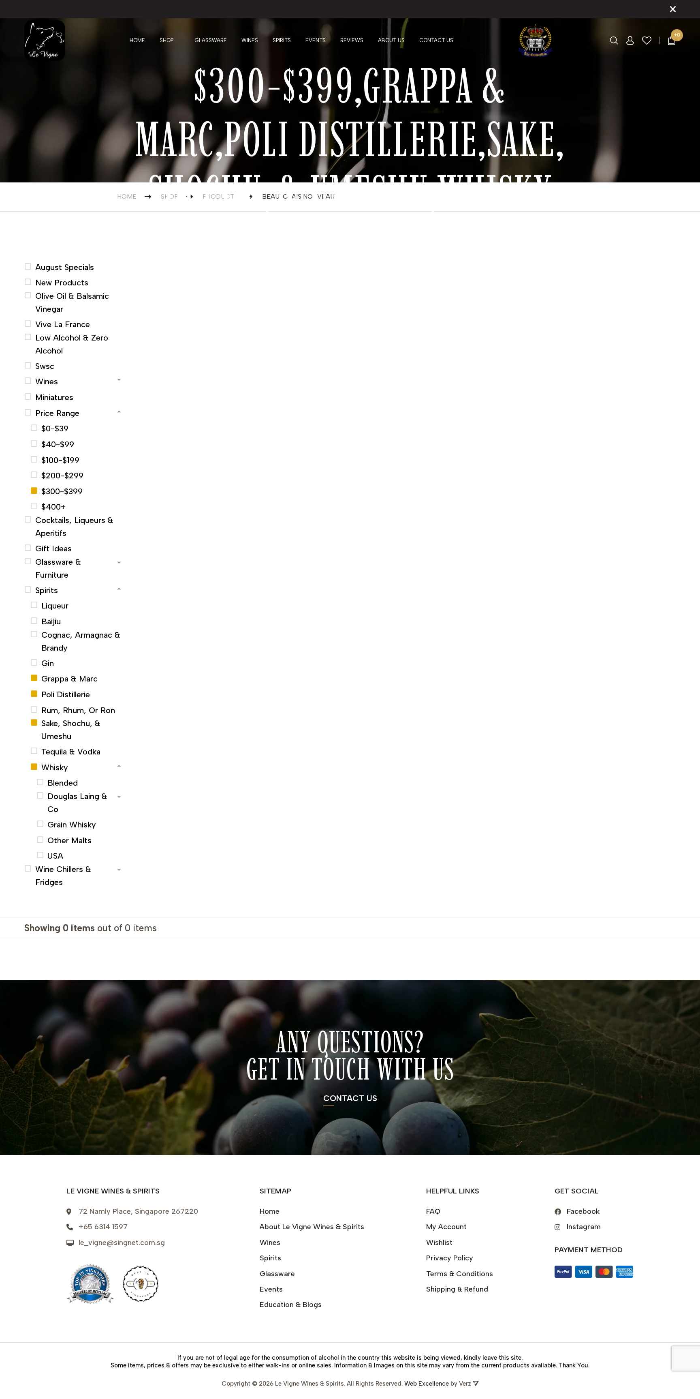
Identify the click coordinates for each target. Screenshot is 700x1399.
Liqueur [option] (54, 606)
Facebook (583, 1211)
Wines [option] (46, 381)
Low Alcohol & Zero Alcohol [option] (71, 344)
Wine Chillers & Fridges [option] (63, 875)
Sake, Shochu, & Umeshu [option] (70, 729)
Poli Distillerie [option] (65, 694)
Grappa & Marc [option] (69, 678)
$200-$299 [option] (62, 475)
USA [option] (55, 856)
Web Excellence (426, 1383)
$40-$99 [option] (57, 444)
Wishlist (439, 1242)
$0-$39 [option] (54, 428)
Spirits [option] (46, 590)
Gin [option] (47, 663)
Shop (166, 40)
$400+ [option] (53, 507)
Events (315, 40)
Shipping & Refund (457, 1289)
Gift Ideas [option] (53, 548)
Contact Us (436, 40)
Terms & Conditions (459, 1273)
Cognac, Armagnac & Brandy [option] (80, 641)
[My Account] (630, 40)
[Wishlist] (647, 40)
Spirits (282, 40)
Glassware (210, 40)
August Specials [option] (64, 267)
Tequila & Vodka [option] (70, 751)
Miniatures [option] (54, 397)
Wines (249, 40)
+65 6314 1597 (103, 1226)
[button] (73, 380)
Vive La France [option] (62, 324)
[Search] (614, 40)
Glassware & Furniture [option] (58, 568)
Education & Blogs (291, 1304)
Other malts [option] (69, 840)
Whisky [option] (54, 767)
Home (137, 40)
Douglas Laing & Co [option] (77, 802)
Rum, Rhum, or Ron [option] (78, 710)
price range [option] (57, 413)
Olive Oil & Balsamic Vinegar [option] (72, 302)
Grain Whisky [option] (71, 824)
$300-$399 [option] (62, 491)
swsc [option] (44, 366)
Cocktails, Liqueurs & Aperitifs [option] (74, 526)
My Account (446, 1226)
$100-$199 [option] (60, 460)
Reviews (351, 40)
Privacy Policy (449, 1257)
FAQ (433, 1211)
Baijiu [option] (51, 621)
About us (391, 40)
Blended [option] (62, 783)
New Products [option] (61, 282)
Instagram (584, 1226)
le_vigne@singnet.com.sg (122, 1242)
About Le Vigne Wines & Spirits (312, 1226)
